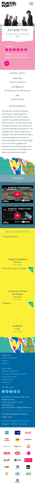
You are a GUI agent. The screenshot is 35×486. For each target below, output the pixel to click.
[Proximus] (28, 439)
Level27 (14, 421)
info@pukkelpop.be (23, 407)
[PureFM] (7, 460)
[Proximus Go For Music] (7, 446)
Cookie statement (9, 377)
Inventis (23, 424)
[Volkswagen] (17, 467)
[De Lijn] (7, 473)
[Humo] (7, 453)
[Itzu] (17, 446)
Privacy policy (7, 380)
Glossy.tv (5, 424)
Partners (5, 364)
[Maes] (17, 432)
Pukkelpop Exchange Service (14, 374)
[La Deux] (28, 453)
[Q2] (28, 446)
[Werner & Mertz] (28, 473)
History (5, 361)
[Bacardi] (17, 480)
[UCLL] (28, 460)
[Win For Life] (7, 467)
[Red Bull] (7, 439)
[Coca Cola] (28, 432)
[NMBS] (17, 473)
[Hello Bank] (7, 432)
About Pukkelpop (9, 358)
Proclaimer (6, 382)
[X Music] (17, 460)
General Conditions (10, 371)
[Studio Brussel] (17, 453)
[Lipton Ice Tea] (17, 439)
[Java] (28, 467)
